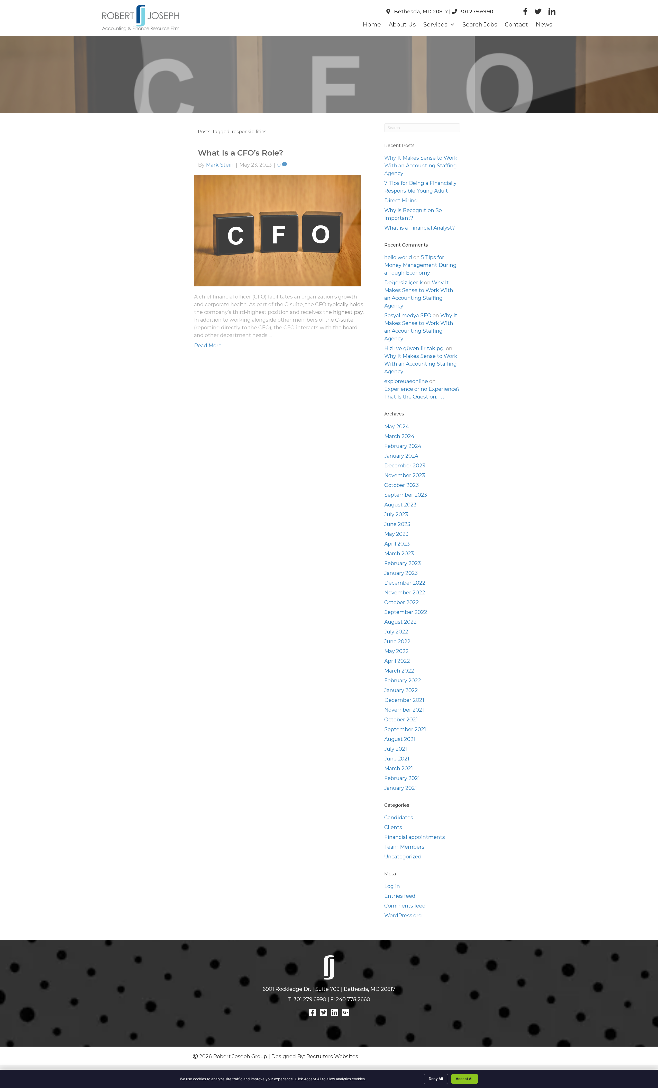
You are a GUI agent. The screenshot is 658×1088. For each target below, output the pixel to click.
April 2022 (397, 661)
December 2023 (404, 466)
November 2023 (404, 475)
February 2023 (402, 563)
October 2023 (401, 485)
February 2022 (402, 680)
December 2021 (404, 700)
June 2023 (397, 524)
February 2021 (402, 778)
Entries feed (399, 896)
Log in (392, 886)
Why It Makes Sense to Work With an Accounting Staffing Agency (420, 364)
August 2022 (400, 622)
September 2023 (405, 495)
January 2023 (401, 573)
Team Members (404, 847)
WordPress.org (403, 915)
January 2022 (401, 690)
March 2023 (399, 553)
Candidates (398, 817)
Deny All (436, 1078)
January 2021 (400, 788)
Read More (208, 345)
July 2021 (395, 749)
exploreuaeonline (406, 381)
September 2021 (405, 729)
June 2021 (396, 759)
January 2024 (401, 456)
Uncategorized (403, 857)
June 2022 (397, 641)
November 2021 (404, 710)
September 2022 (405, 612)
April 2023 (397, 544)
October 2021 (401, 720)
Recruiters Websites (332, 1056)
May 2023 (396, 534)
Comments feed (405, 906)
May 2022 (396, 651)
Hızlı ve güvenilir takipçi (414, 348)
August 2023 (400, 505)
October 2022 (401, 602)
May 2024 (396, 426)
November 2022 (404, 593)
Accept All (464, 1078)
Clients (393, 827)
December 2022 (404, 583)
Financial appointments (414, 837)
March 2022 (399, 671)
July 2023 (396, 514)
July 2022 (396, 632)
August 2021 (399, 739)
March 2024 (399, 436)
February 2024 (402, 446)
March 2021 (398, 768)
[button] (452, 24)
